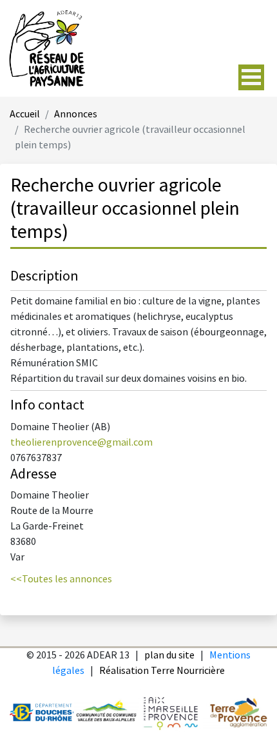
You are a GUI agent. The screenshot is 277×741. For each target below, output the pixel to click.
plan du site (169, 655)
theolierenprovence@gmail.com (81, 443)
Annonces (75, 114)
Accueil (25, 114)
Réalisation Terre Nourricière (162, 671)
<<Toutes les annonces (61, 579)
